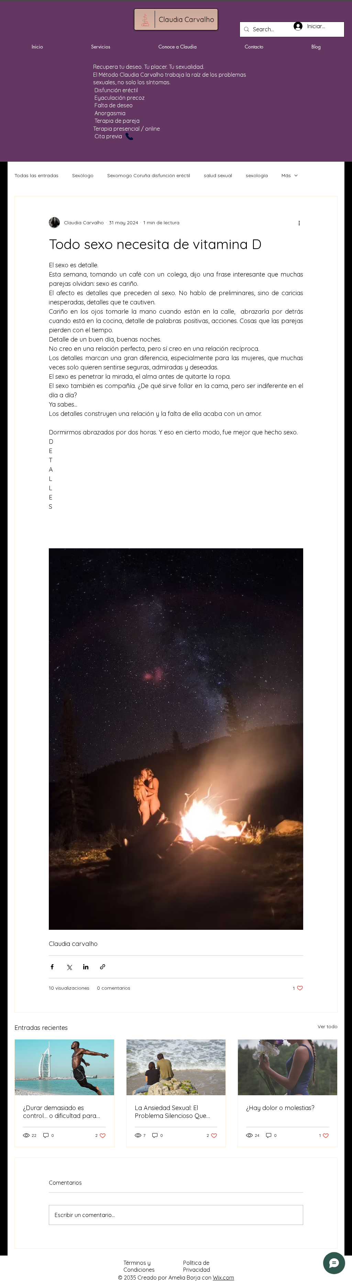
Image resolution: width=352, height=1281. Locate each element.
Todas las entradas (36, 175)
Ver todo (328, 1026)
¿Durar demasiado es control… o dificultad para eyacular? (59, 1112)
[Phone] (129, 136)
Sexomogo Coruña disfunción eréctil (148, 175)
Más (286, 175)
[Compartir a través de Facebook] (52, 967)
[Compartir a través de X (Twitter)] (69, 967)
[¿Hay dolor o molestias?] (287, 1067)
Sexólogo (83, 175)
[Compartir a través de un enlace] (102, 967)
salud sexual (218, 175)
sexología (257, 175)
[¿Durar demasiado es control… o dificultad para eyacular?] (64, 1067)
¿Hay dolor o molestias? (280, 1108)
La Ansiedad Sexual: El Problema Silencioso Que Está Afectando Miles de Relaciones (170, 1112)
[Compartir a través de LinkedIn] (85, 967)
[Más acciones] (299, 222)
